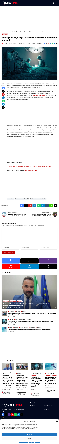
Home (3, 31)
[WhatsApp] (15, 414)
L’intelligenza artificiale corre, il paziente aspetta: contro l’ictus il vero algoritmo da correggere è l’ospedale (30, 322)
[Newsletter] (3, 417)
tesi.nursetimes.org (30, 170)
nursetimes (17, 198)
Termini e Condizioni (23, 442)
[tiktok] (21, 414)
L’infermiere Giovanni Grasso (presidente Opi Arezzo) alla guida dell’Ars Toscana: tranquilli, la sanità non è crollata (27, 304)
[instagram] (9, 414)
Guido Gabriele (8, 307)
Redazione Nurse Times (10, 43)
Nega (29, 438)
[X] (6, 414)
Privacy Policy (31, 442)
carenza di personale (38, 95)
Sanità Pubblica (42, 198)
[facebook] (3, 414)
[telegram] (18, 414)
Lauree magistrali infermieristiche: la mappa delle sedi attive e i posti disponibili (29, 329)
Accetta (29, 434)
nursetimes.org (25, 198)
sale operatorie (33, 198)
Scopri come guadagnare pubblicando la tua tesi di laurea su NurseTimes (29, 166)
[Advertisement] (29, 19)
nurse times (11, 198)
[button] (56, 421)
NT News (8, 31)
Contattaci (37, 442)
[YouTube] (12, 414)
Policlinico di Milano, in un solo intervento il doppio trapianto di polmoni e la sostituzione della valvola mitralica (32, 314)
